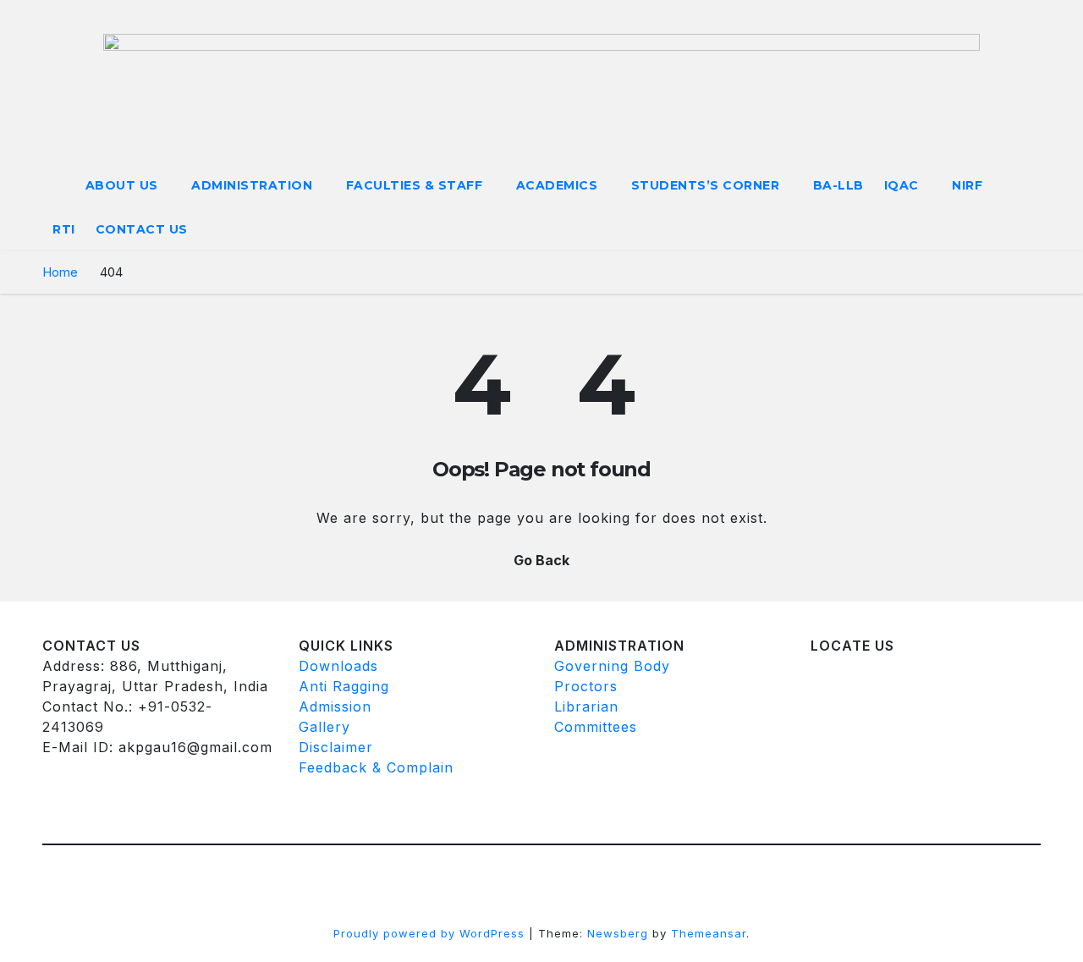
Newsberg (617, 933)
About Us (123, 185)
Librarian (586, 706)
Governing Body (612, 665)
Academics (559, 185)
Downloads (338, 665)
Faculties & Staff (416, 185)
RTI (63, 229)
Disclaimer (336, 747)
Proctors (586, 686)
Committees (595, 726)
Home (60, 272)
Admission (335, 706)
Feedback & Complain (376, 767)
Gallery (324, 726)
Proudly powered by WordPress (431, 933)
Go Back (541, 560)
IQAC (903, 185)
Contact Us (142, 229)
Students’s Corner (707, 185)
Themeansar (708, 933)
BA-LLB (838, 185)
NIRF (967, 185)
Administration (253, 185)
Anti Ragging (344, 686)
